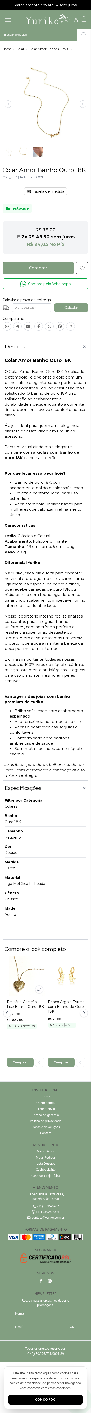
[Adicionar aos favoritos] (39, 1062)
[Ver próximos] (83, 1013)
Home (7, 49)
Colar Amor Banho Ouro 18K (50, 49)
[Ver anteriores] (8, 1013)
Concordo (45, 1399)
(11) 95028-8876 (48, 1212)
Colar (20, 49)
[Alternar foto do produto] (39, 989)
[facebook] (41, 1281)
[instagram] (50, 1281)
